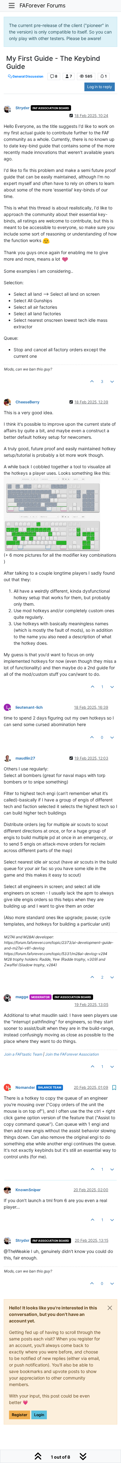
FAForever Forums (42, 5)
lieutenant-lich (29, 707)
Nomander (25, 1087)
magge (22, 996)
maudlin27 (25, 758)
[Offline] (10, 108)
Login (39, 1414)
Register (19, 1414)
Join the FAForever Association (72, 1054)
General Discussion (27, 76)
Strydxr (22, 107)
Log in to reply (99, 86)
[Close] (110, 1307)
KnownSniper (28, 1189)
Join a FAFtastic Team (23, 1054)
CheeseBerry (27, 402)
